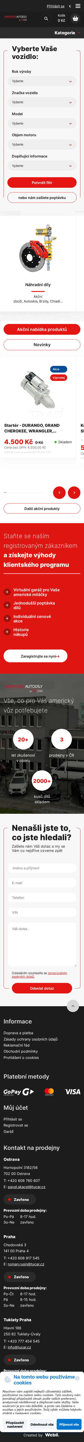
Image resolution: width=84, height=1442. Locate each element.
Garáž (9, 1131)
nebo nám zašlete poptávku (42, 197)
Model (17, 114)
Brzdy (43, 301)
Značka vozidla (25, 93)
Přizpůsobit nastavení (15, 1424)
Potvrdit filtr (42, 182)
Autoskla (30, 301)
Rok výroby (21, 71)
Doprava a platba (18, 1033)
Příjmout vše (69, 1424)
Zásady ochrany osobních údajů (31, 1039)
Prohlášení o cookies (21, 1057)
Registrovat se (16, 1125)
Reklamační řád (17, 1045)
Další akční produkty (42, 508)
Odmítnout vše (42, 1424)
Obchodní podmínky (21, 1051)
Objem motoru (24, 135)
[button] (59, 492)
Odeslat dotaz (42, 988)
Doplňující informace (29, 156)
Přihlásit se (56, 6)
